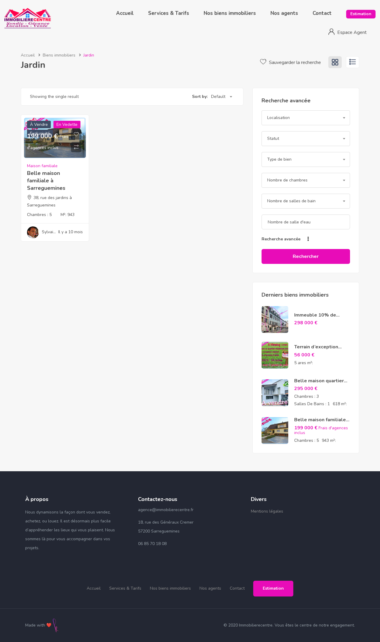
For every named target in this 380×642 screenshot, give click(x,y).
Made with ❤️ (38, 625)
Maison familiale (42, 166)
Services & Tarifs (168, 13)
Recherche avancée (282, 239)
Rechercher (306, 256)
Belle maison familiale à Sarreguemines (46, 181)
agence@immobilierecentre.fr (166, 510)
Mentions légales (267, 511)
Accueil (125, 13)
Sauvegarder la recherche (294, 62)
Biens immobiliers (59, 55)
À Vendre (39, 124)
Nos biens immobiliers (230, 13)
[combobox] (221, 97)
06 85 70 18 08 (152, 544)
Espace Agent (352, 32)
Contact (322, 13)
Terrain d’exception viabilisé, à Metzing (316, 350)
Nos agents (284, 13)
